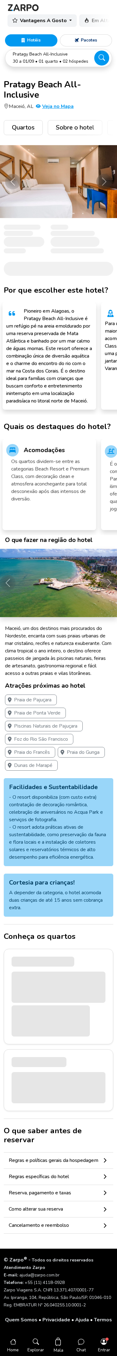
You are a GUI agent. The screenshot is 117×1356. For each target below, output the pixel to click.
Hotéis (34, 40)
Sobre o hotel (75, 127)
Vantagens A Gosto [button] (44, 20)
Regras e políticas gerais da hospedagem (53, 1160)
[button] (58, 58)
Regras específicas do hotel (39, 1176)
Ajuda (82, 1319)
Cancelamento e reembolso (39, 1225)
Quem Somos (21, 1319)
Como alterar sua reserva (36, 1209)
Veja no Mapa (58, 106)
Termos (103, 1319)
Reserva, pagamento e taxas (40, 1192)
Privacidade (56, 1319)
